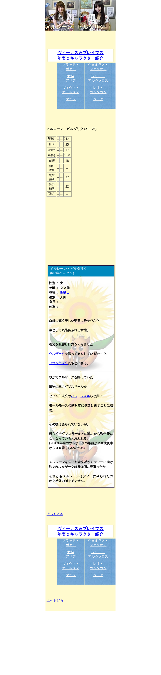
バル (74, 396)
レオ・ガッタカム (98, 90)
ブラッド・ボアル (70, 67)
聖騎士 (65, 292)
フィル (85, 396)
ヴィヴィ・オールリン (70, 90)
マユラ (71, 99)
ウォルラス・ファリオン (98, 67)
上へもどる (55, 514)
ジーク (98, 99)
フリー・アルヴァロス (98, 78)
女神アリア (71, 78)
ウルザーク (57, 353)
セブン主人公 (58, 363)
